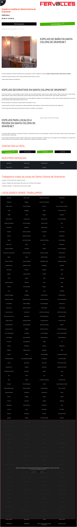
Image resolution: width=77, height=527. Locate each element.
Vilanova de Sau (44, 295)
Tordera (44, 396)
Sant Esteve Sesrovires (9, 316)
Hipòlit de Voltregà (9, 299)
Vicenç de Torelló (61, 320)
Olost (9, 379)
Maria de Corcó (9, 367)
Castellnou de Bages (9, 295)
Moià (27, 214)
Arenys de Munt (9, 219)
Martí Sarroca (62, 303)
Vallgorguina (61, 345)
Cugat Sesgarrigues (44, 316)
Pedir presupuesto (19, 24)
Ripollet (44, 248)
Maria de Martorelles (62, 362)
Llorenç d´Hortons (9, 312)
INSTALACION (9, 167)
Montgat (9, 413)
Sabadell (26, 329)
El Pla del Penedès (44, 417)
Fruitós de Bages (44, 333)
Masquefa (62, 265)
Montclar (44, 413)
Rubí (44, 244)
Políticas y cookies (62, 523)
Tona (62, 227)
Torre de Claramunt (27, 384)
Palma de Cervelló (62, 210)
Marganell (44, 269)
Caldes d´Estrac (9, 206)
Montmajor (62, 409)
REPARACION (26, 163)
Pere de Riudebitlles (62, 299)
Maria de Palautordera (9, 388)
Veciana (9, 345)
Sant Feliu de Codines (61, 312)
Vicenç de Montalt (9, 324)
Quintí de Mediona (62, 337)
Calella (9, 240)
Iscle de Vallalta (62, 240)
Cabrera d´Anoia (26, 274)
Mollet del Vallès (9, 519)
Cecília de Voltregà (26, 320)
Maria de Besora (26, 405)
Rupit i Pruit (8, 244)
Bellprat (9, 274)
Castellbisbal (26, 523)
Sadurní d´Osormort (44, 329)
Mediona (44, 214)
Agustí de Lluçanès (44, 252)
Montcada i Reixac (62, 413)
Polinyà (44, 519)
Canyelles (9, 231)
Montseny (27, 227)
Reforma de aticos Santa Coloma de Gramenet (44, 524)
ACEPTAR (42, 471)
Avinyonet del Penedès (44, 202)
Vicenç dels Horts (44, 320)
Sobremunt (26, 371)
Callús (44, 235)
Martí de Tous (9, 307)
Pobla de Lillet (62, 519)
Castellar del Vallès (62, 261)
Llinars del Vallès (44, 354)
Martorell (26, 269)
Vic (62, 341)
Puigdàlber (26, 210)
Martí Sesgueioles (44, 303)
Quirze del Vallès (26, 337)
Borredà (44, 274)
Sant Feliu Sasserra (44, 299)
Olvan (62, 375)
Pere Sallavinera (26, 341)
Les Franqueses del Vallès (26, 358)
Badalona (26, 202)
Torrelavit (9, 384)
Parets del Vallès (26, 286)
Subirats (9, 354)
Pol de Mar (9, 341)
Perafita (9, 286)
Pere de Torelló (44, 223)
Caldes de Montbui (26, 299)
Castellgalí (27, 295)
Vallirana (44, 345)
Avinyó (62, 202)
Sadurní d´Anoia (9, 320)
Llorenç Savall (62, 307)
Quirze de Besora (44, 337)
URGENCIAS (26, 167)
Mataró (26, 257)
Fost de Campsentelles (62, 333)
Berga (62, 269)
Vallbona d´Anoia (26, 350)
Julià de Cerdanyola (9, 248)
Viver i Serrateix (62, 388)
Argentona (62, 214)
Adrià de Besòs (62, 252)
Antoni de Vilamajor (62, 248)
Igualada (9, 417)
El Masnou (62, 417)
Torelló (44, 384)
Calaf (44, 278)
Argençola (62, 290)
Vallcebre (9, 350)
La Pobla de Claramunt (62, 329)
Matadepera (44, 265)
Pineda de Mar (9, 523)
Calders (26, 278)
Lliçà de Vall (26, 392)
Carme (44, 282)
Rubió (26, 244)
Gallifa (62, 286)
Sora (9, 290)
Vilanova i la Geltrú (9, 261)
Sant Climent (26, 362)
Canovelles (44, 231)
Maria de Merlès (44, 388)
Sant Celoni (44, 362)
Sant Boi (62, 324)
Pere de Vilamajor (26, 223)
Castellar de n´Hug (26, 265)
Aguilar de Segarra (9, 282)
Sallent (9, 257)
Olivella (26, 379)
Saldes (26, 354)
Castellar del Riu (9, 265)
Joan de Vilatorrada (27, 240)
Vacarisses (44, 350)
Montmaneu (44, 409)
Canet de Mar (62, 231)
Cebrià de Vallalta (26, 324)
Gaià (62, 405)
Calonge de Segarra (27, 235)
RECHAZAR (34, 471)
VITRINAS (62, 163)
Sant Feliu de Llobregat (44, 312)
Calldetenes (61, 235)
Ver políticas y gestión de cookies (38, 469)
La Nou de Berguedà (9, 333)
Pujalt (9, 210)
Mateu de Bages (26, 303)
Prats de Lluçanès (26, 206)
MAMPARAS (9, 163)
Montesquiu (26, 413)
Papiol (44, 210)
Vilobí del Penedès (9, 392)
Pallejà (9, 214)
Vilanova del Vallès (26, 261)
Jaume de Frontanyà (44, 240)
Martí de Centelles (26, 307)
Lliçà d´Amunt (44, 392)
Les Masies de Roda (9, 358)
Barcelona (9, 197)
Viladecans (9, 202)
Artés (9, 278)
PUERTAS (44, 167)
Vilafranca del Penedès (44, 197)
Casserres (27, 282)
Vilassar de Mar (44, 227)
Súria (62, 350)
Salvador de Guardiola (8, 223)
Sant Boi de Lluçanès (44, 324)
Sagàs (26, 290)
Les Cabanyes (44, 358)
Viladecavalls (62, 197)
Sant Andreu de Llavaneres (9, 252)
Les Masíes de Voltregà (62, 354)
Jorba (26, 409)
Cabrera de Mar (26, 197)
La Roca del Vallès (62, 358)
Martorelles (9, 269)
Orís (44, 375)
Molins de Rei (26, 519)
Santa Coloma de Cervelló (62, 384)
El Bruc (61, 392)
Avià (62, 274)
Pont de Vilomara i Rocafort (62, 206)
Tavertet (9, 400)
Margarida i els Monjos (61, 367)
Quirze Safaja (9, 337)
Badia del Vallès (44, 257)
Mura (62, 223)
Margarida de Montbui (8, 371)
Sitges (44, 371)
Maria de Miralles (26, 388)
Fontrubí (9, 409)
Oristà (26, 375)
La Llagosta (26, 333)
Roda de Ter (61, 244)
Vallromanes (26, 345)
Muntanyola (9, 227)
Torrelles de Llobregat (44, 379)
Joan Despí (26, 248)
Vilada (44, 341)
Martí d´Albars (44, 307)
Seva (62, 371)
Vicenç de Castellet (62, 219)
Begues (44, 286)
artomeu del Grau (9, 329)
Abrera (61, 396)
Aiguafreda (62, 278)
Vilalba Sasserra (62, 295)
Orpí (9, 375)
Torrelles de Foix (61, 379)
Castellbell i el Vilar (44, 261)
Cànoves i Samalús (26, 231)
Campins (9, 235)
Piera (62, 282)
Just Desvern (26, 312)
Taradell (44, 400)
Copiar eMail (62, 151)
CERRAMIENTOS (44, 163)
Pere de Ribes (9, 303)
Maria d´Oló (44, 367)
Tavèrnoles (26, 400)
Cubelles (26, 396)
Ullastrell (26, 367)
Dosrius (9, 396)
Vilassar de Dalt (62, 257)
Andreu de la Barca (26, 252)
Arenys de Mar (27, 219)
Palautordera (26, 316)
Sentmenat (44, 405)
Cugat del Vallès (62, 316)
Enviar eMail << (45, 151)
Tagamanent (9, 405)
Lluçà (44, 290)
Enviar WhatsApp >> (56, 24)
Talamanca (62, 400)
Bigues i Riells (44, 219)
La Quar (9, 362)
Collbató (26, 417)
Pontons (44, 206)
